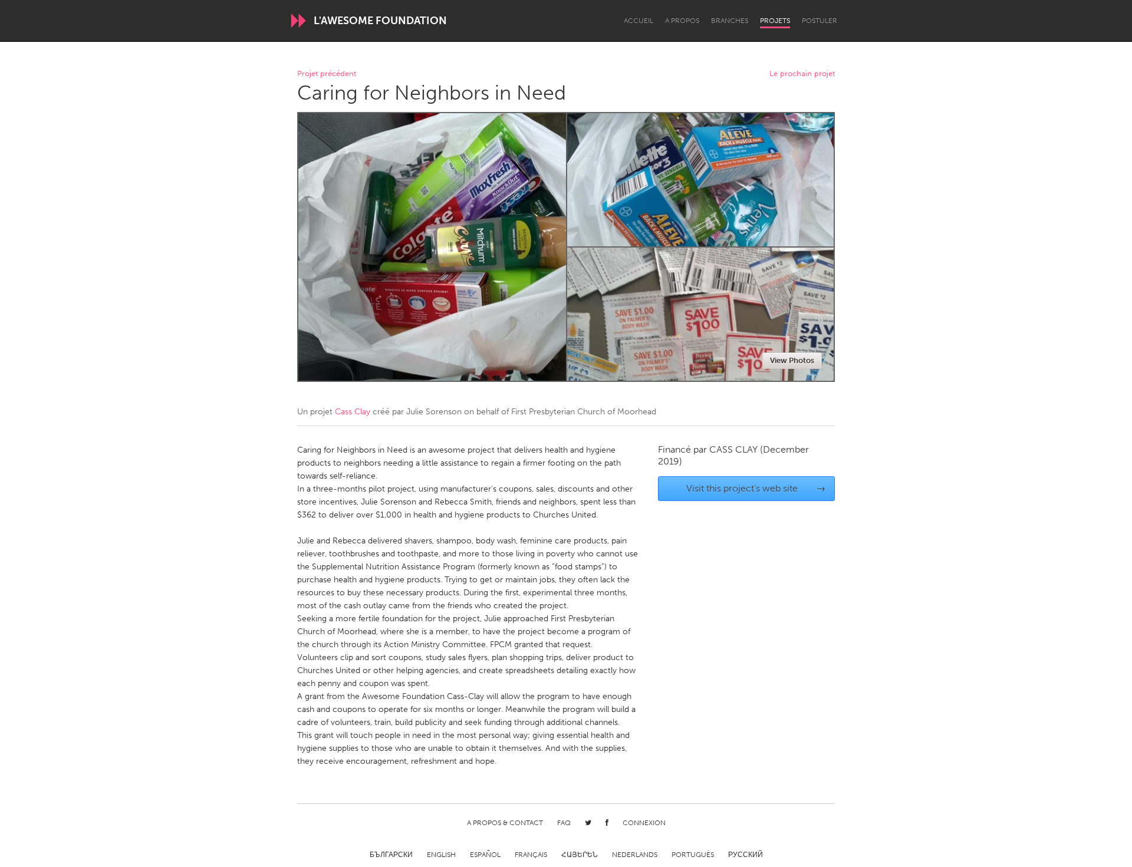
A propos (682, 21)
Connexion (644, 823)
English (441, 854)
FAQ (564, 823)
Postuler (819, 21)
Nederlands (634, 854)
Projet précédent (326, 74)
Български (391, 854)
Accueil (638, 21)
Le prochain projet (802, 74)
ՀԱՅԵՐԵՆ (579, 854)
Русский (745, 854)
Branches (729, 21)
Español (485, 854)
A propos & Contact (505, 823)
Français (531, 854)
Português (693, 854)
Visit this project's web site (756, 488)
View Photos (792, 360)
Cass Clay (352, 412)
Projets (775, 21)
